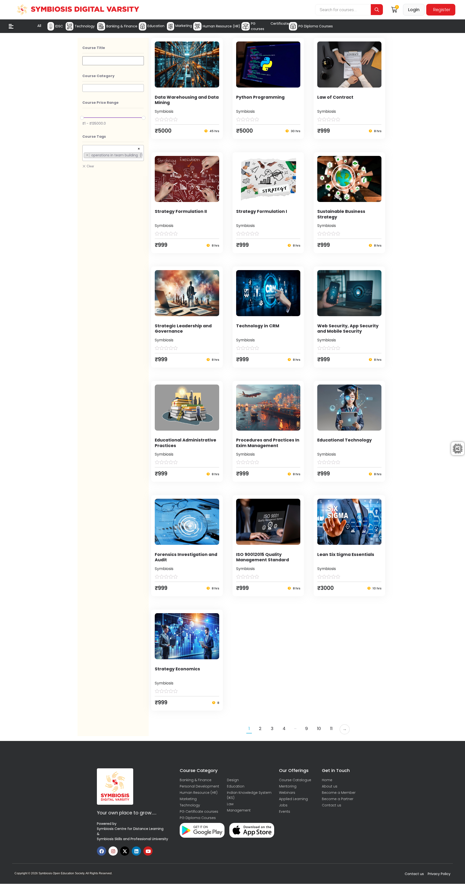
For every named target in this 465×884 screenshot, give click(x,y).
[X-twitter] (124, 851)
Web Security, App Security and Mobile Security (348, 328)
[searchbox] (85, 88)
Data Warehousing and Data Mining (187, 100)
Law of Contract (335, 97)
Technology (85, 26)
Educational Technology (344, 440)
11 (331, 728)
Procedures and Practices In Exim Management (267, 442)
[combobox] (113, 88)
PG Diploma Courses (315, 26)
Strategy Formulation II (181, 211)
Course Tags (94, 136)
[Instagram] (113, 851)
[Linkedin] (136, 851)
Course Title (93, 47)
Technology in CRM (257, 326)
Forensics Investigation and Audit (186, 557)
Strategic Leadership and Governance (183, 328)
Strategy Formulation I (261, 211)
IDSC (59, 26)
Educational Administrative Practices (185, 442)
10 (319, 728)
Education (155, 26)
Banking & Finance (121, 26)
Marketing (183, 25)
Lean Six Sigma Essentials (345, 554)
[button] (11, 26)
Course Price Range (100, 102)
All (39, 25)
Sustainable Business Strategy (341, 214)
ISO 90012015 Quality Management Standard (262, 557)
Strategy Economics (177, 669)
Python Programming (260, 97)
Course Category (98, 75)
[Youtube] (148, 851)
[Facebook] (101, 851)
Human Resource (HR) (221, 26)
